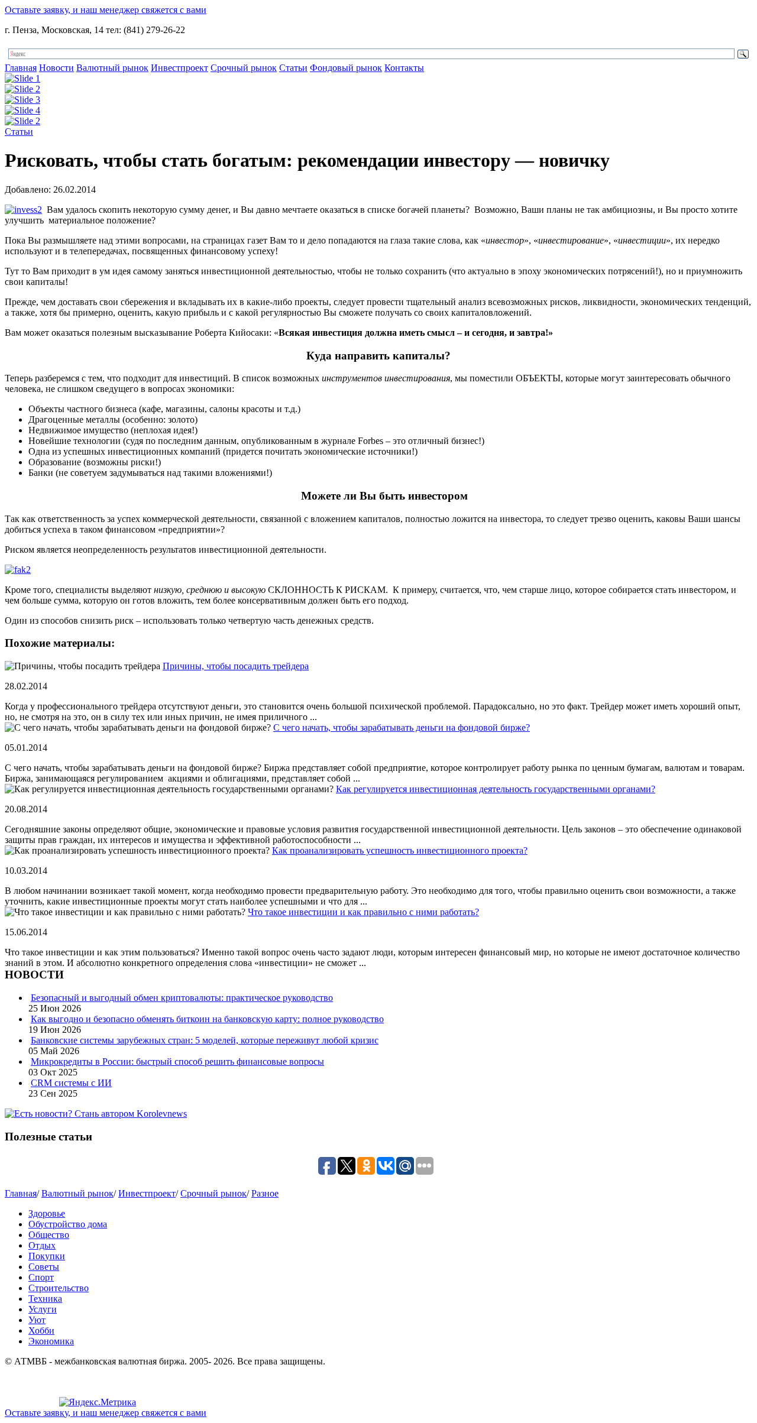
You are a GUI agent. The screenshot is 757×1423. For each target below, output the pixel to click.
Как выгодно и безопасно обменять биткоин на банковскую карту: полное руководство (207, 1019)
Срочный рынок (244, 68)
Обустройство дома (67, 1224)
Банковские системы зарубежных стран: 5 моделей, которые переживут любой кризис (204, 1040)
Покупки (46, 1256)
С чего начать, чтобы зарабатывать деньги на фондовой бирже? (401, 727)
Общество (48, 1235)
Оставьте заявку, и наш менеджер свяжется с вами (105, 10)
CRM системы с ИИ (71, 1083)
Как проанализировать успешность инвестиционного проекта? (400, 850)
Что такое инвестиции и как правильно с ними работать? (363, 912)
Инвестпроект (179, 68)
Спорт (41, 1277)
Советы (43, 1267)
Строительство (58, 1288)
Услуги (42, 1309)
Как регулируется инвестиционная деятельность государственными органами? (495, 789)
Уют (37, 1320)
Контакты (404, 68)
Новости (56, 68)
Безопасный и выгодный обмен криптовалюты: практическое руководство (182, 998)
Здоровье (46, 1213)
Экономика (51, 1341)
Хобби (41, 1330)
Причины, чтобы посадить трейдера (236, 666)
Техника (45, 1299)
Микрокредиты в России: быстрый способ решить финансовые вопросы (177, 1061)
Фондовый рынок (346, 68)
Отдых (42, 1245)
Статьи (293, 68)
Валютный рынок (112, 68)
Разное (265, 1193)
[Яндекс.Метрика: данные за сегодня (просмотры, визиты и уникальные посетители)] (97, 1402)
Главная (21, 68)
